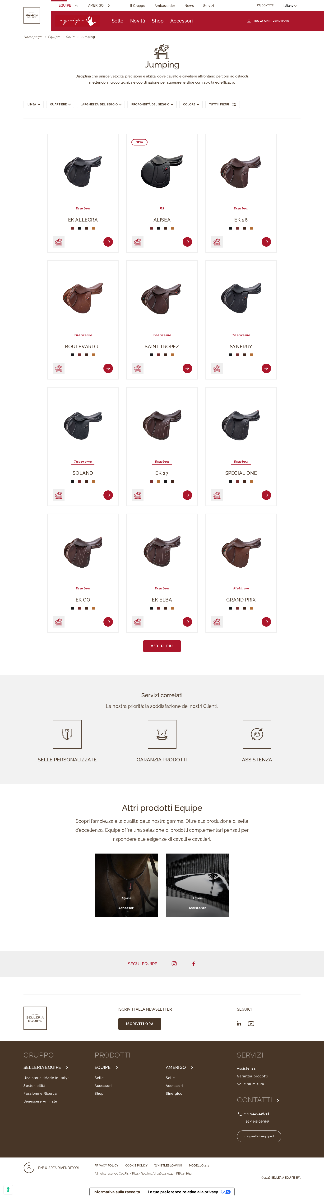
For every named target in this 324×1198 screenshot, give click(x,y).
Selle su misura (250, 1084)
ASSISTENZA (257, 760)
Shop (158, 21)
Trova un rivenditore (271, 21)
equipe (65, 5)
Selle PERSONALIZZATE (67, 760)
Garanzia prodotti (252, 1076)
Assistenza (246, 1068)
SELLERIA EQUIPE (42, 1067)
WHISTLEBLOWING (168, 1165)
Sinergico (174, 1093)
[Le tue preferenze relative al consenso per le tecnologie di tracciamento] (8, 1189)
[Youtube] (251, 1023)
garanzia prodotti (162, 760)
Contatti (268, 5)
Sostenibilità (34, 1086)
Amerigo (96, 5)
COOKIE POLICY (136, 1165)
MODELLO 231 (199, 1165)
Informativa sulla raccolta (116, 1191)
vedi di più (162, 646)
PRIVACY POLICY (107, 1165)
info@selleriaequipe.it (259, 1136)
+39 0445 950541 (256, 1121)
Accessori (181, 21)
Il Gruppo (137, 6)
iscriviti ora (139, 1024)
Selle (118, 21)
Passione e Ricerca (40, 1093)
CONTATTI (255, 1100)
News (189, 6)
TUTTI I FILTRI (219, 104)
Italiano (288, 5)
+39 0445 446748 (256, 1113)
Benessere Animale (40, 1101)
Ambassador (165, 6)
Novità (137, 21)
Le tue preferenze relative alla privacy (183, 1191)
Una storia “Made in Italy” (46, 1078)
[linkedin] (239, 1023)
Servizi (208, 6)
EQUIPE (103, 1067)
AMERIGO (176, 1067)
